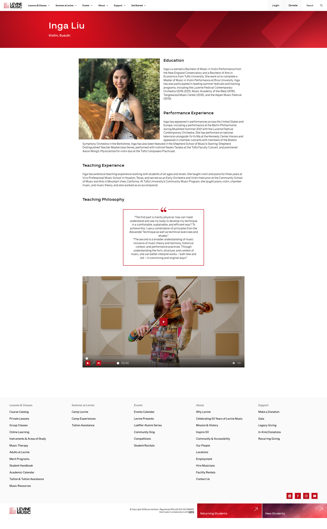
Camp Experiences (84, 418)
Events (86, 5)
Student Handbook (21, 465)
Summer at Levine (64, 5)
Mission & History (207, 425)
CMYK (191, 512)
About (101, 5)
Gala (261, 418)
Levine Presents (144, 418)
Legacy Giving (267, 425)
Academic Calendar (21, 472)
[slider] (110, 363)
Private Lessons (19, 418)
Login (275, 5)
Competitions (142, 438)
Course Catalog (19, 411)
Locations (202, 452)
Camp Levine (80, 411)
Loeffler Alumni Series (148, 425)
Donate (293, 5)
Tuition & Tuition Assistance (26, 479)
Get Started (137, 5)
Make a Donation (268, 411)
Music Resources (20, 485)
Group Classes (18, 425)
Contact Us (203, 479)
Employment (204, 459)
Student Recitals (144, 445)
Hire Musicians (205, 465)
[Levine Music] (20, 510)
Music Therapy (18, 445)
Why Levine (203, 411)
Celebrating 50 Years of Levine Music (219, 418)
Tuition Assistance (83, 425)
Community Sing (144, 432)
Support (118, 5)
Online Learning (19, 432)
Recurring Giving (269, 438)
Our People (203, 445)
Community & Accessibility (213, 438)
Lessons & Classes (37, 5)
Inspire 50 (202, 432)
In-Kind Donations (269, 432)
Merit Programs (19, 459)
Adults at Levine (19, 452)
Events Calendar (144, 411)
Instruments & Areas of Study (27, 438)
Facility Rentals (205, 472)
